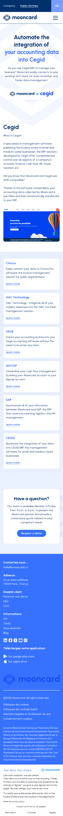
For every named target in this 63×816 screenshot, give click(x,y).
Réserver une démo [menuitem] (15, 596)
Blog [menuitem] (6, 632)
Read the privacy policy (13, 801)
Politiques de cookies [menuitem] (16, 704)
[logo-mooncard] (20, 17)
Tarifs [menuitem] (7, 623)
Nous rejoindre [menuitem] (12, 628)
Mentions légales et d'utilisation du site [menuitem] (27, 714)
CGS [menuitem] (6, 606)
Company (9, 5)
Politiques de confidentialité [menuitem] (20, 709)
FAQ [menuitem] (5, 601)
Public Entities (29, 5)
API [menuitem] (5, 618)
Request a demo (31, 533)
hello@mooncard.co (15, 567)
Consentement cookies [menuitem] (17, 718)
